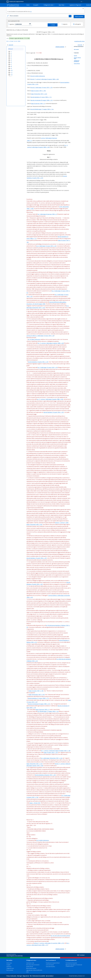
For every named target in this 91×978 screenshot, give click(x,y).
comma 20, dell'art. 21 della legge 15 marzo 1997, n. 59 (40, 336)
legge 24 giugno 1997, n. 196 (38, 91)
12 (11, 74)
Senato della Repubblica (50, 966)
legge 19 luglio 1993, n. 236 (51, 752)
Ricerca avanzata (79, 16)
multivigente (77, 24)
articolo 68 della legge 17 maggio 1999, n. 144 (41, 109)
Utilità (27, 972)
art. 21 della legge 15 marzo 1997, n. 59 (46, 246)
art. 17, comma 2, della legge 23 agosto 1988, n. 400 (50, 399)
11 (11, 72)
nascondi (11, 45)
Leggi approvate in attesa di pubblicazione (34, 970)
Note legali (19, 976)
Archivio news (9, 963)
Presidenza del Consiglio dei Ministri (53, 963)
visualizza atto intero (79, 41)
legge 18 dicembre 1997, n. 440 (39, 94)
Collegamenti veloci (10, 968)
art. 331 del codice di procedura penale (60, 936)
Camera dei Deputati (50, 964)
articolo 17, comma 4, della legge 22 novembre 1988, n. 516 (49, 943)
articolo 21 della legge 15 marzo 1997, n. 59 (41, 87)
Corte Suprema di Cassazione (71, 963)
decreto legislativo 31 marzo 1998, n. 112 (41, 97)
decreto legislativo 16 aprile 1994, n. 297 (38, 362)
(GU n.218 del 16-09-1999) (13, 41)
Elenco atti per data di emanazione (32, 964)
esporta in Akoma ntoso (77, 58)
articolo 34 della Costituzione (37, 76)
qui (31, 11)
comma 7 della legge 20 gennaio (49, 138)
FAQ (31, 976)
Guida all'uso (8, 966)
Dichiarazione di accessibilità (38, 976)
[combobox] (39, 15)
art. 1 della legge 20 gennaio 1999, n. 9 (47, 214)
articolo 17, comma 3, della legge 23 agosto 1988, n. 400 (44, 79)
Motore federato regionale (31, 968)
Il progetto (8, 964)
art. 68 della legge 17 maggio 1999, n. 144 (48, 711)
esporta (75, 55)
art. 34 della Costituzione (34, 339)
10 (11, 70)
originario (65, 24)
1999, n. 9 (29, 140)
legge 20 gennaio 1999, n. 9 (38, 103)
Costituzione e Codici (30, 963)
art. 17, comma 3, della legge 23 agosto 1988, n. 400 (47, 146)
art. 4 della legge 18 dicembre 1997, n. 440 (51, 758)
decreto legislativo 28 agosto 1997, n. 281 (45, 775)
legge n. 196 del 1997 (35, 803)
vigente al (12, 24)
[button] (30, 24)
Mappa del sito (26, 976)
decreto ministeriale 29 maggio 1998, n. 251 (42, 100)
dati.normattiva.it (49, 976)
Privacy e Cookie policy (11, 976)
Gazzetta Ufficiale (29, 966)
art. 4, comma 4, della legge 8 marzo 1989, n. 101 (48, 944)
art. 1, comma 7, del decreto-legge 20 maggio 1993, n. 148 (55, 751)
